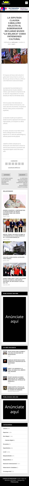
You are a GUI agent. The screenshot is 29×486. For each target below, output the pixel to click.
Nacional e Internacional (13, 391)
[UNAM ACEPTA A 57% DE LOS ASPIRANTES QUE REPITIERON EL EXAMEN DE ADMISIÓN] (5, 388)
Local (13, 44)
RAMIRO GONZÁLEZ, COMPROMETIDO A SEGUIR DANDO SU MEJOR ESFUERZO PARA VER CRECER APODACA (14, 212)
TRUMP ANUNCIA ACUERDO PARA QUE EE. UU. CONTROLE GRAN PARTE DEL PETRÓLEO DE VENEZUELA (16, 379)
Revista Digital (9, 440)
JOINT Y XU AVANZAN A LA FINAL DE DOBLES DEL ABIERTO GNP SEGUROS (16, 370)
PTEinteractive (14, 482)
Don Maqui (6, 436)
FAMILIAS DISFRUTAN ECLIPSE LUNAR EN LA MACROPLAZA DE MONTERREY (16, 361)
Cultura (5, 428)
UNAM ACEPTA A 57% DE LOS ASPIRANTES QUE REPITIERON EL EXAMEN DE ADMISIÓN (16, 388)
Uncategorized (7, 471)
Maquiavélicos (7, 459)
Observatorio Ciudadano (10, 467)
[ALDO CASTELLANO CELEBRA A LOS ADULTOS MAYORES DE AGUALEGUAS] (5, 353)
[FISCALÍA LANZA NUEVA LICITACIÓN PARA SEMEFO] (14, 248)
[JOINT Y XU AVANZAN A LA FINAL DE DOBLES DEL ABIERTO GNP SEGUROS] (5, 370)
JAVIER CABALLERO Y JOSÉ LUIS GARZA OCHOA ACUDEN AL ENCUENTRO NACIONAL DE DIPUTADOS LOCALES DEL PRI (14, 281)
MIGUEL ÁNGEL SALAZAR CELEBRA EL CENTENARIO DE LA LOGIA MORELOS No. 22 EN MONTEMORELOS (14, 236)
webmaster (15, 42)
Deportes (5, 432)
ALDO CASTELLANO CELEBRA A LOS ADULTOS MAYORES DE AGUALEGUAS (16, 353)
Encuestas (6, 444)
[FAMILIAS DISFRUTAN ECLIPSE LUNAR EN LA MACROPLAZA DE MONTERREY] (5, 361)
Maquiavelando (7, 456)
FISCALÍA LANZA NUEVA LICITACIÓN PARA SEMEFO (13, 257)
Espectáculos (6, 448)
